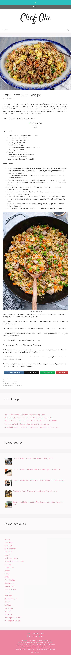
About (42, 633)
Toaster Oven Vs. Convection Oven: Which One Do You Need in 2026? (31, 421)
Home (28, 633)
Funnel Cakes (10, 580)
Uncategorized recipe (13, 621)
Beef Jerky (9, 542)
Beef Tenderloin (10, 549)
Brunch (7, 555)
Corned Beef (9, 567)
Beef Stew (8, 545)
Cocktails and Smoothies (14, 561)
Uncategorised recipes (11, 379)
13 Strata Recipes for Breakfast (13, 385)
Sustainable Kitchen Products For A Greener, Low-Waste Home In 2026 (31, 427)
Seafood (8, 611)
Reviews (8, 605)
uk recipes (8, 614)
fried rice (7, 381)
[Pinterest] (35, 2)
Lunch (7, 592)
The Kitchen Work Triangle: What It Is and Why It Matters (27, 424)
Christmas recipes (11, 558)
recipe (15, 381)
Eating (7, 574)
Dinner (7, 571)
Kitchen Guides (10, 589)
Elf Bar (7, 577)
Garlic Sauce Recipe (11, 383)
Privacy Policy (35, 633)
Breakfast (8, 552)
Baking (7, 539)
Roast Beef (9, 608)
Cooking (8, 564)
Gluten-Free (9, 583)
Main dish (8, 596)
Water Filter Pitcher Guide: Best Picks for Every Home (25, 415)
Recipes (7, 602)
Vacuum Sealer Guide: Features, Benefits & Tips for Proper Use (28, 418)
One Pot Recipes (11, 599)
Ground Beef (9, 586)
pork (12, 381)
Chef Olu (35, 18)
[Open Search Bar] (68, 30)
